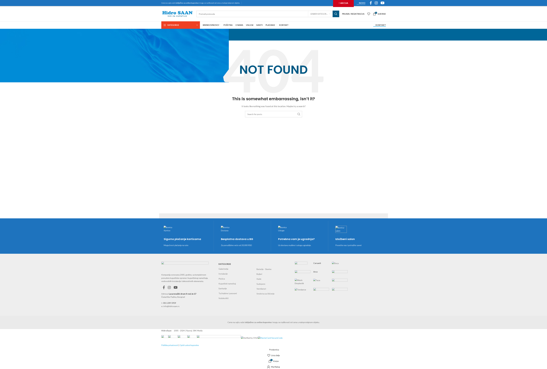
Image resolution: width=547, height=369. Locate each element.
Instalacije (223, 273)
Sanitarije (223, 288)
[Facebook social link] (163, 287)
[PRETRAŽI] (336, 14)
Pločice (222, 279)
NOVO (362, 3)
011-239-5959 (169, 303)
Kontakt (381, 25)
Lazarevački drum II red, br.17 (182, 294)
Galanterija (223, 269)
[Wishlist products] (369, 14)
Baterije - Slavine (264, 269)
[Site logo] (177, 13)
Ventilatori (261, 289)
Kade (259, 279)
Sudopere (261, 284)
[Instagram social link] (169, 287)
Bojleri (259, 274)
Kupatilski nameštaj (227, 283)
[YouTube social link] (175, 287)
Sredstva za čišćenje (265, 293)
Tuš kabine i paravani (228, 293)
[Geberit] (321, 275)
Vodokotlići (224, 298)
